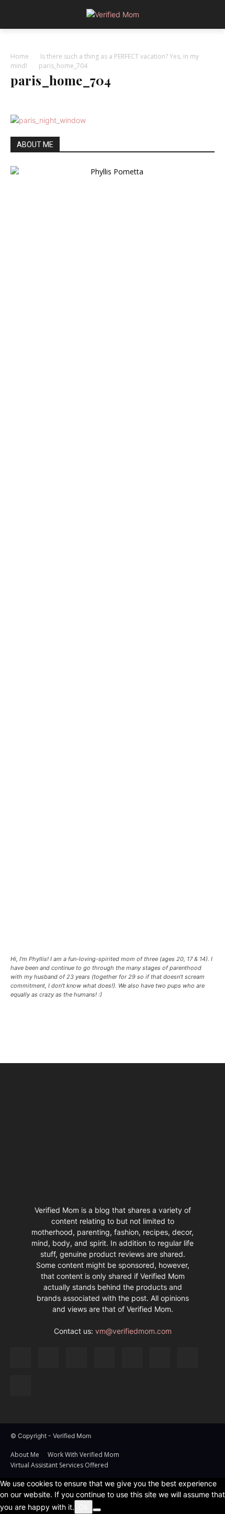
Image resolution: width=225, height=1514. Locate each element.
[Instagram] (48, 1357)
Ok (83, 1506)
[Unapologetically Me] (112, 14)
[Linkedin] (76, 1357)
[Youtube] (20, 1385)
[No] (97, 1509)
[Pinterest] (132, 1357)
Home (19, 56)
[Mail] (104, 1357)
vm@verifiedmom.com (133, 1331)
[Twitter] (187, 1357)
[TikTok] (160, 1357)
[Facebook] (20, 1357)
